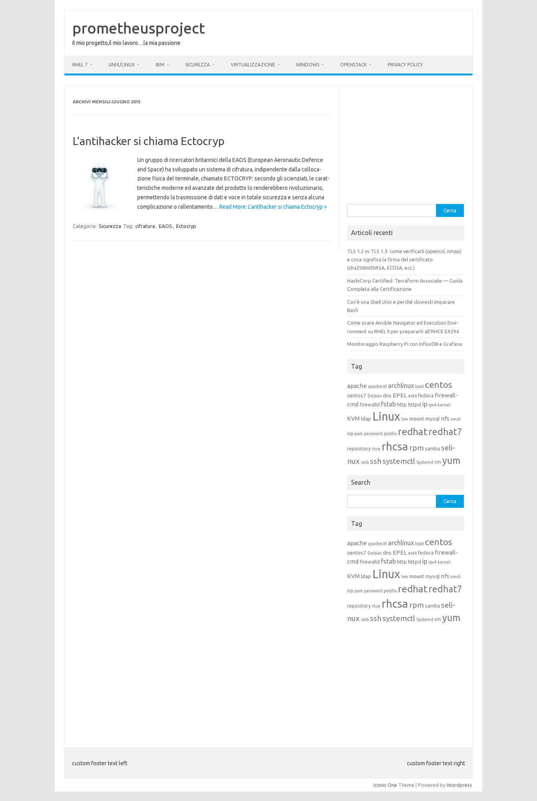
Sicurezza (197, 64)
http (402, 404)
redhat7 (445, 431)
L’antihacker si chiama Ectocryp (148, 141)
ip (424, 404)
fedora (426, 395)
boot (419, 386)
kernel (444, 404)
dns (387, 395)
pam (359, 433)
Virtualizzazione (253, 64)
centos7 (356, 395)
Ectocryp (186, 226)
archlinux (401, 385)
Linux (386, 416)
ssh (375, 461)
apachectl (377, 386)
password (373, 433)
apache (357, 385)
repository (359, 448)
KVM (353, 418)
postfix (390, 433)
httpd (414, 404)
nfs (445, 418)
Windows (307, 64)
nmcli (456, 419)
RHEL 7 (80, 64)
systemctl (399, 461)
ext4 (412, 395)
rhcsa (395, 446)
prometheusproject (138, 28)
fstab (388, 404)
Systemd (424, 462)
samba (432, 448)
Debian (375, 395)
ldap (366, 418)
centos (438, 384)
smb (365, 462)
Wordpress (459, 785)
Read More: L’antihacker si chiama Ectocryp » (273, 207)
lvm (404, 419)
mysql (432, 418)
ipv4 (432, 404)
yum (451, 460)
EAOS (165, 226)
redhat (412, 431)
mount (416, 418)
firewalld (370, 404)
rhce (376, 448)
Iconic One (385, 785)
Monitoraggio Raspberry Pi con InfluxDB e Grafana (404, 344)
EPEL (400, 395)
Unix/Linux (122, 64)
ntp (350, 433)
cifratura (145, 226)
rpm (416, 447)
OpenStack (353, 64)
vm (437, 462)
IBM (160, 64)
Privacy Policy (405, 64)
